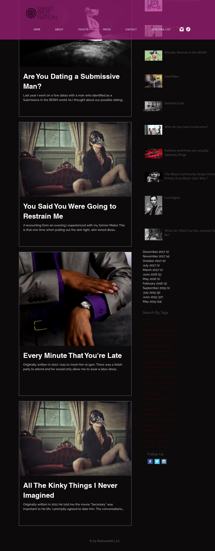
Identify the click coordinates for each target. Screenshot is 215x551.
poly (167, 404)
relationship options (153, 409)
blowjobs (148, 361)
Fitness (169, 340)
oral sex (169, 398)
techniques (149, 446)
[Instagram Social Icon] (163, 461)
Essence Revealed (153, 340)
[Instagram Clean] (182, 29)
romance (158, 420)
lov (150, 383)
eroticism (156, 367)
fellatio (167, 367)
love (156, 383)
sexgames (167, 425)
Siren (145, 356)
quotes (175, 404)
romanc (147, 420)
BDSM (146, 319)
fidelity (146, 372)
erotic (146, 367)
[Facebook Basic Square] (150, 461)
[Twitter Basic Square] (157, 461)
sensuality (148, 425)
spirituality (148, 441)
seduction (170, 420)
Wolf (153, 356)
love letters (167, 383)
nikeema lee (166, 388)
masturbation (150, 388)
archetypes (164, 356)
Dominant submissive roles (157, 335)
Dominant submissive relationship (161, 330)
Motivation (148, 351)
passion (158, 404)
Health (146, 345)
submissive (162, 441)
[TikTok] (188, 29)
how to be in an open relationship (161, 377)
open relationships (153, 398)
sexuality (165, 435)
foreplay (156, 372)
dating (158, 361)
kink (145, 383)
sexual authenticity (153, 430)
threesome (163, 446)
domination (170, 361)
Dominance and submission (158, 324)
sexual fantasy (151, 435)
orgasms (147, 404)
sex (158, 425)
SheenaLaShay (164, 351)
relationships (169, 414)
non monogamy (151, 393)
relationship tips (151, 414)
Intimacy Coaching (162, 345)
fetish (176, 367)
